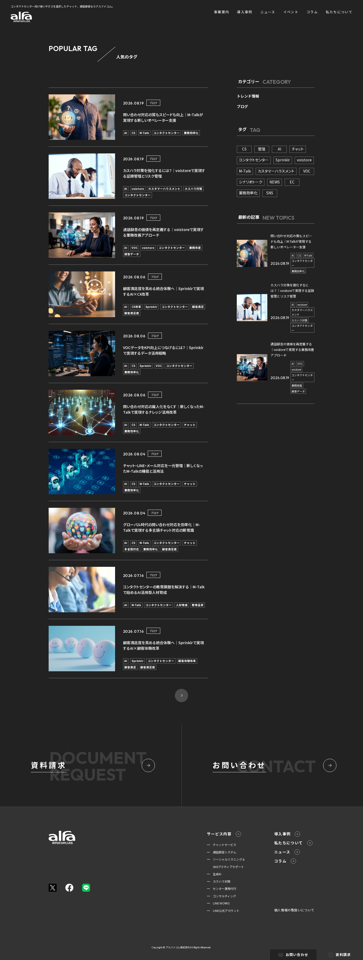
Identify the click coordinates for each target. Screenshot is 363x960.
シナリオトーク (250, 182)
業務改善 (195, 248)
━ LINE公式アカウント (223, 910)
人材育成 (182, 605)
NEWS (274, 182)
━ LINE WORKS (218, 903)
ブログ (153, 103)
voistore (138, 189)
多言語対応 (131, 549)
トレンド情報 (248, 96)
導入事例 (244, 11)
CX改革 (136, 307)
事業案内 (221, 11)
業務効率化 (191, 133)
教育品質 (198, 605)
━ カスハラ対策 (218, 881)
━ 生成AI (214, 874)
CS (133, 133)
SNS (269, 192)
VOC (135, 248)
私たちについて (339, 11)
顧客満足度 (131, 313)
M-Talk (144, 133)
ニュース (267, 11)
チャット (190, 425)
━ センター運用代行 (221, 888)
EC (292, 182)
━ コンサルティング (221, 896)
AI (125, 133)
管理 (261, 149)
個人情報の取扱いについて (294, 910)
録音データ (131, 254)
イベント (290, 11)
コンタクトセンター (166, 133)
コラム (312, 11)
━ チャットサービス (221, 844)
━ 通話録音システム (221, 852)
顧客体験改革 (187, 661)
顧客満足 (198, 307)
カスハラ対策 (193, 189)
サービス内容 (219, 833)
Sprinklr (151, 307)
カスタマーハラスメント (164, 189)
